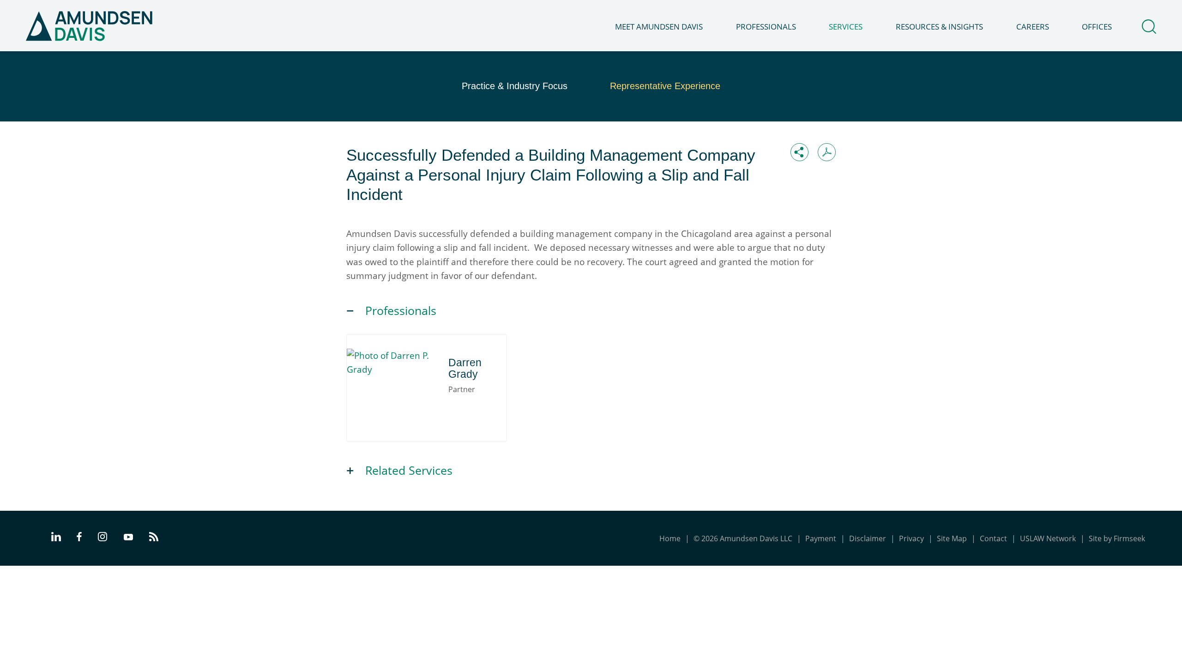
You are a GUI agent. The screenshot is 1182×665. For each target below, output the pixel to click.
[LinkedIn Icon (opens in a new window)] (56, 538)
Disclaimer (867, 538)
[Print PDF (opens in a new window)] (827, 152)
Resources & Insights (939, 26)
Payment (820, 538)
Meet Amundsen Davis (659, 26)
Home (670, 538)
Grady (398, 357)
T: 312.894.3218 (395, 396)
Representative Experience (665, 86)
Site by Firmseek (1117, 538)
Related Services (408, 470)
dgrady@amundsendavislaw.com (426, 408)
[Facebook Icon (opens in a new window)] (79, 538)
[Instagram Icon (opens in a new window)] (103, 538)
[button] (799, 152)
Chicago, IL (387, 384)
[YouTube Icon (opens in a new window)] (128, 538)
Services (845, 26)
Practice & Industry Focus (514, 86)
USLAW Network (1048, 538)
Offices (1097, 26)
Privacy (911, 538)
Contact (993, 538)
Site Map (952, 538)
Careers (1032, 26)
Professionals (766, 26)
